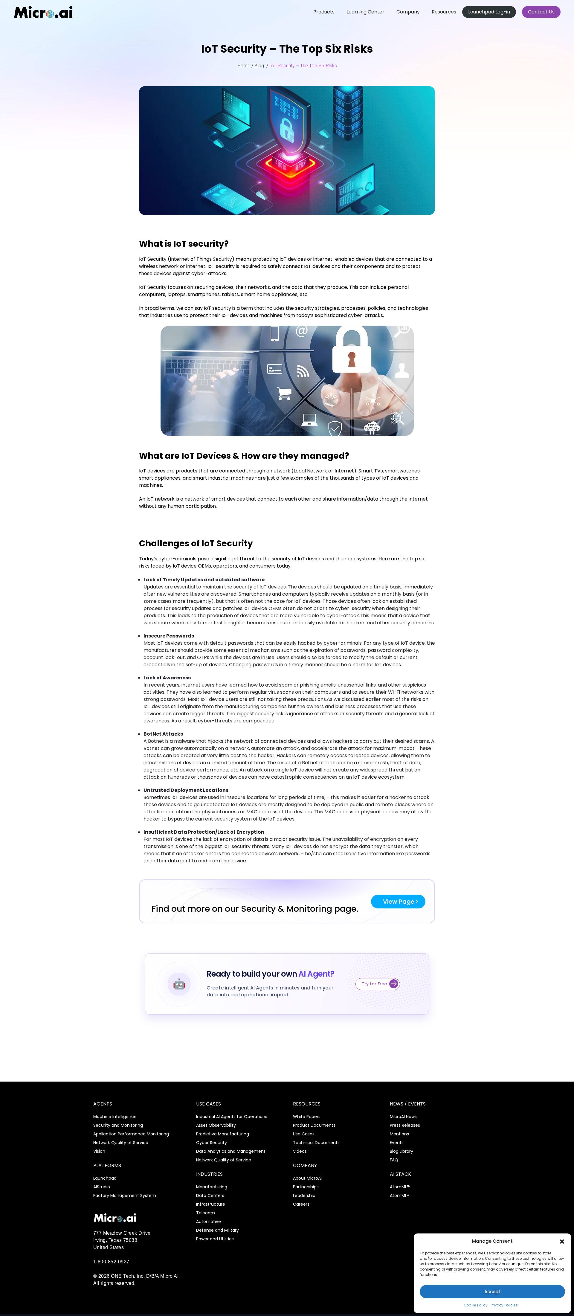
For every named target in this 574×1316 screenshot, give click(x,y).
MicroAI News (403, 1117)
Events (397, 1143)
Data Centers (210, 1195)
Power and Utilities (215, 1239)
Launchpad (105, 1178)
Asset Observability (216, 1125)
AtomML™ (400, 1187)
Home (243, 65)
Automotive (208, 1221)
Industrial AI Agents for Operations (231, 1117)
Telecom (205, 1213)
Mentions (399, 1134)
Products (324, 11)
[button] (562, 1241)
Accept (492, 1291)
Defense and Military (217, 1230)
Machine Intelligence (115, 1117)
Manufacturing (211, 1187)
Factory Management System (124, 1195)
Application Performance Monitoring (131, 1134)
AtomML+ (400, 1195)
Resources (444, 11)
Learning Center (365, 11)
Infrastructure (210, 1204)
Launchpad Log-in (489, 11)
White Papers (306, 1117)
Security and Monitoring (118, 1125)
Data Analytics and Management (230, 1151)
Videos (300, 1151)
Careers (301, 1204)
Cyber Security (211, 1143)
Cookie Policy (476, 1305)
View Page (399, 901)
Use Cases (304, 1134)
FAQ (394, 1160)
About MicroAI (307, 1178)
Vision (99, 1151)
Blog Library (401, 1151)
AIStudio (101, 1187)
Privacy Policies (504, 1305)
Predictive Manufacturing (222, 1134)
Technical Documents (316, 1143)
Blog (259, 65)
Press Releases (405, 1125)
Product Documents (314, 1125)
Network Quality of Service (120, 1143)
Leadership (304, 1195)
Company (408, 11)
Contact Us (541, 11)
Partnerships (306, 1187)
